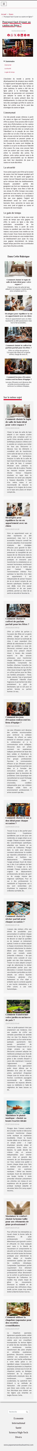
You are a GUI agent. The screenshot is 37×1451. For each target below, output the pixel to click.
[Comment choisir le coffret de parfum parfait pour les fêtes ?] (18, 335)
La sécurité (8, 68)
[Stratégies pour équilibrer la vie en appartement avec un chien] (18, 303)
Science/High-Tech (18, 1432)
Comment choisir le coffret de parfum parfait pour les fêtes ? (17, 621)
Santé (18, 1427)
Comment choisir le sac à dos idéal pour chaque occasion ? (18, 821)
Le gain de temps (10, 72)
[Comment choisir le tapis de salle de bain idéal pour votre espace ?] (18, 269)
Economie (18, 1418)
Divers (11, 14)
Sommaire (10, 61)
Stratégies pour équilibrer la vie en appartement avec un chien (16, 521)
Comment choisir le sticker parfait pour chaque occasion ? (16, 919)
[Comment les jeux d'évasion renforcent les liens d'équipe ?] (18, 366)
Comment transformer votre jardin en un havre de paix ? (18, 1017)
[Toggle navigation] (4, 4)
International (18, 1423)
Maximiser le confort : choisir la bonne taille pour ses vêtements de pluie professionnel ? (17, 1220)
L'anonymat (8, 65)
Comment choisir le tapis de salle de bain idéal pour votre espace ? (18, 282)
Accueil (3, 14)
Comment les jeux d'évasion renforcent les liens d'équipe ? (18, 720)
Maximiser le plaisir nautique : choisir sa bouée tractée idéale (16, 1118)
